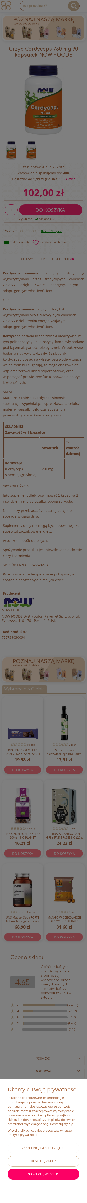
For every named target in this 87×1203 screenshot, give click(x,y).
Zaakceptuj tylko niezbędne (43, 1148)
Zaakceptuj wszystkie (43, 1174)
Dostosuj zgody (43, 1161)
